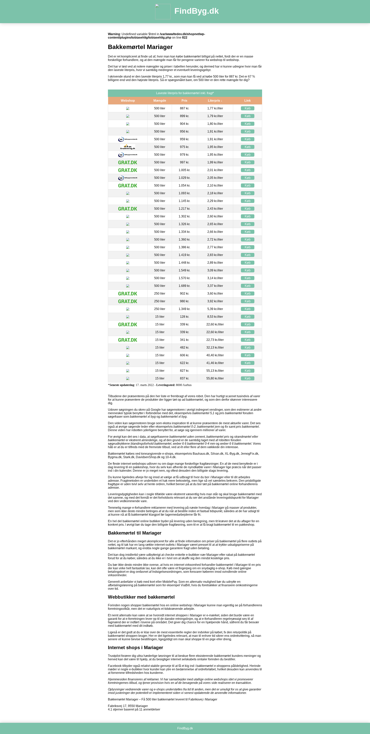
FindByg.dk (196, 10)
